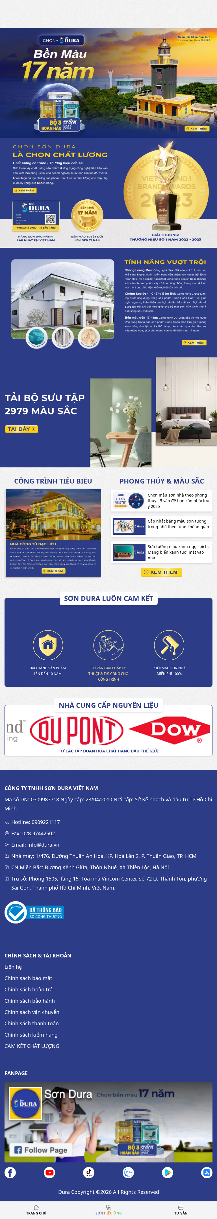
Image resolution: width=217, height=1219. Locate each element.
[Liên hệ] (128, 1172)
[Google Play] (167, 1172)
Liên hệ (13, 966)
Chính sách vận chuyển (32, 1012)
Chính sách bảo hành (30, 1000)
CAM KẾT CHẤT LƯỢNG (32, 1046)
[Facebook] (10, 1172)
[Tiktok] (88, 1172)
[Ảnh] (34, 912)
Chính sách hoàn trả (29, 989)
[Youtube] (49, 1172)
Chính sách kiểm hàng (31, 1034)
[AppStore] (206, 1172)
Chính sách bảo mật (28, 978)
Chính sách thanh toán (32, 1023)
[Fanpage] (108, 1122)
